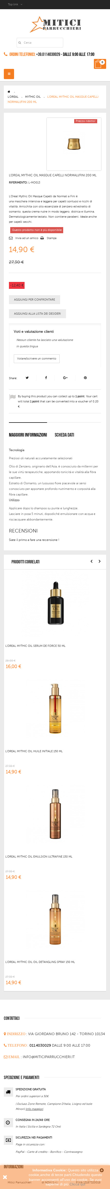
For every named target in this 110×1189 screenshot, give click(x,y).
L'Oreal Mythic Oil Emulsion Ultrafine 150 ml (38, 856)
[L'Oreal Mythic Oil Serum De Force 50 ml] (55, 603)
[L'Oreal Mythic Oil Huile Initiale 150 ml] (55, 708)
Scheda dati (64, 435)
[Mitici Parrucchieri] (55, 23)
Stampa (52, 238)
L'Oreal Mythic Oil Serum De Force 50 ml (35, 646)
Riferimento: (18, 182)
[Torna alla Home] (9, 91)
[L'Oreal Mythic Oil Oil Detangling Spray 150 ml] (55, 919)
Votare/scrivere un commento (36, 358)
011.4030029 (40, 1045)
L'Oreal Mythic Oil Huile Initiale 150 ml (34, 751)
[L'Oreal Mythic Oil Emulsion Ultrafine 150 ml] (55, 814)
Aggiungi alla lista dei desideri (37, 313)
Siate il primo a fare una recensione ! (34, 540)
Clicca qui (77, 1184)
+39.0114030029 (48, 54)
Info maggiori (34, 1109)
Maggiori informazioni (28, 435)
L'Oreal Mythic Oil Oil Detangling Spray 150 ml (40, 962)
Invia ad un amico (26, 238)
